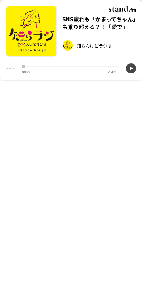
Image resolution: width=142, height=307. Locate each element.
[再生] (131, 68)
